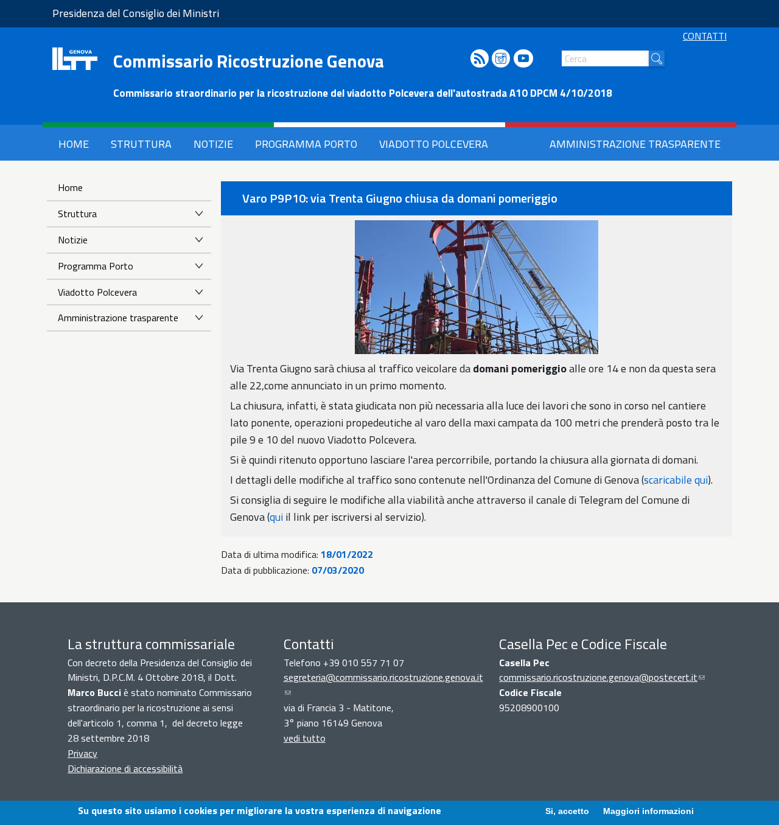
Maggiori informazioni (648, 811)
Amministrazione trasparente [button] (635, 144)
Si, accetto (567, 811)
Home (70, 187)
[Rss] (479, 59)
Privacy (82, 753)
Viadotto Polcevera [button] (433, 144)
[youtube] (523, 59)
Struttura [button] (141, 144)
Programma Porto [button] (306, 144)
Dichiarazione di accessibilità (125, 768)
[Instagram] (501, 59)
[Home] (74, 58)
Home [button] (73, 144)
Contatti (705, 36)
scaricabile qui (676, 480)
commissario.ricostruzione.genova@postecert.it (602, 677)
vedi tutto (305, 738)
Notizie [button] (213, 144)
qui (276, 517)
